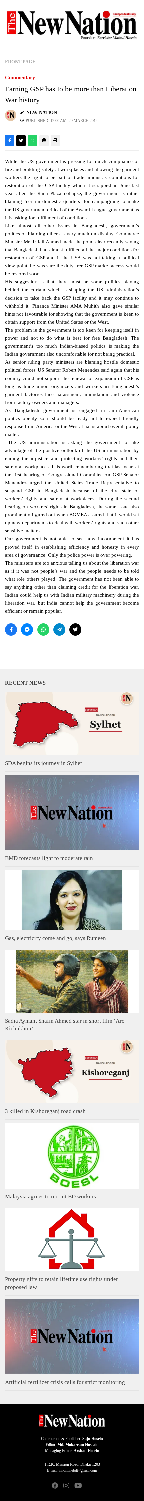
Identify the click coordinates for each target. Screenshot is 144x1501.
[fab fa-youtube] (77, 1486)
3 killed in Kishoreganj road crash (45, 1111)
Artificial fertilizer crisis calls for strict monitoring (65, 1382)
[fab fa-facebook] (55, 1486)
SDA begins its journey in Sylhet (43, 763)
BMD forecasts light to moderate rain (49, 858)
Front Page (20, 61)
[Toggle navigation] (134, 47)
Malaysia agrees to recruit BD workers (50, 1196)
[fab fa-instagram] (66, 1486)
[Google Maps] (89, 1486)
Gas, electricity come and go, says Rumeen (55, 938)
